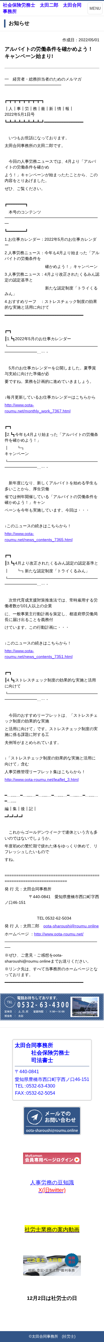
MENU (95, 8)
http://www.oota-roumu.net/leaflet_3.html (42, 779)
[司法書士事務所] (52, 1274)
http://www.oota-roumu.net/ (58, 934)
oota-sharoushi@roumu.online (71, 926)
